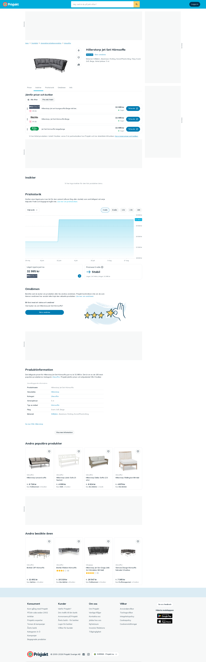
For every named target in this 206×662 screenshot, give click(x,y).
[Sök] (137, 4)
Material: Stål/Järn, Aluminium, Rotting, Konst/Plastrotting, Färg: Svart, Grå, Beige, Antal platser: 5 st (113, 60)
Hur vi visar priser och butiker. (126, 136)
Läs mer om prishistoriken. (67, 201)
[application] (83, 238)
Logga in (194, 4)
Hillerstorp (55, 392)
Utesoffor (67, 43)
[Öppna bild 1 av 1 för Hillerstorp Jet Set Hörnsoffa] (50, 66)
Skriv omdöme (100, 54)
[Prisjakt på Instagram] (88, 654)
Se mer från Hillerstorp (34, 424)
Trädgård (34, 43)
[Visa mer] (27, 108)
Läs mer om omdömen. (85, 296)
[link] (39, 468)
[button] (78, 50)
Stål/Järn (54, 414)
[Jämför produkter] (78, 64)
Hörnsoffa (55, 405)
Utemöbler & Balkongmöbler (51, 43)
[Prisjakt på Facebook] (83, 654)
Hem (27, 43)
